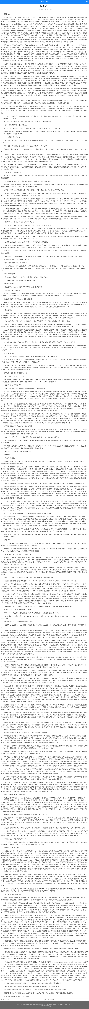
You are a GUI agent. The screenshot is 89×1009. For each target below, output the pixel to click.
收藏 (87, 2)
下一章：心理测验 (49, 999)
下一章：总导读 (5, 999)
